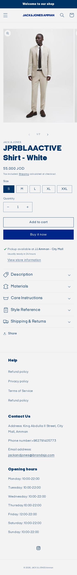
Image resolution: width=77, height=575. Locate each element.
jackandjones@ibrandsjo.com (31, 455)
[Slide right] (47, 134)
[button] (5, 15)
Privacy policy (18, 381)
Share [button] (12, 333)
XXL (65, 189)
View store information (24, 260)
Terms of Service (20, 391)
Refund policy (18, 372)
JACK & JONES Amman (42, 568)
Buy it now (38, 235)
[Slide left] (29, 134)
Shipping (24, 174)
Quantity (9, 198)
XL (49, 189)
